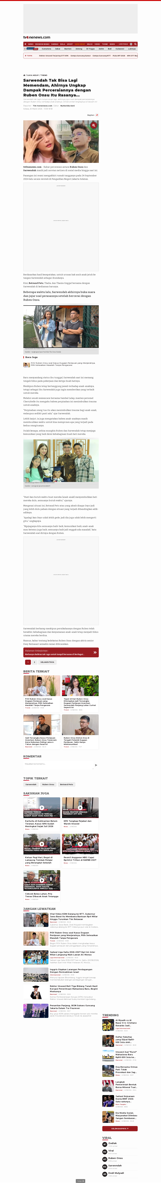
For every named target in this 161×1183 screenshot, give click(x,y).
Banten (68, 49)
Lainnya (132, 49)
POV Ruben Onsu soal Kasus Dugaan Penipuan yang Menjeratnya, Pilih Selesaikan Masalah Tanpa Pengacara (63, 364)
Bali (109, 49)
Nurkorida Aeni (67, 106)
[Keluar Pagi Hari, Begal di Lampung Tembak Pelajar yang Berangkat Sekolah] (41, 844)
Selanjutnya (47, 662)
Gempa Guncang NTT (102, 56)
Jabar (57, 49)
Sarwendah (29, 170)
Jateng (79, 49)
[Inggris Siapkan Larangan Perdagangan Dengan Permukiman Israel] (35, 975)
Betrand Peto (36, 283)
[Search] (135, 44)
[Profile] (131, 44)
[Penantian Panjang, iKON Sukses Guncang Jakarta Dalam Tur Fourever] (35, 1011)
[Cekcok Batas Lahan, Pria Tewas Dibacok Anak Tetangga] (41, 880)
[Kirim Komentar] (96, 765)
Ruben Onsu (76, 167)
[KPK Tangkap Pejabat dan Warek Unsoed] (80, 807)
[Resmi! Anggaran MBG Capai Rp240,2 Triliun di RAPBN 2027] (80, 844)
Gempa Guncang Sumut (81, 56)
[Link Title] (25, 75)
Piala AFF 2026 (119, 56)
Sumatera (46, 49)
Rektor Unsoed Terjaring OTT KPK (53, 56)
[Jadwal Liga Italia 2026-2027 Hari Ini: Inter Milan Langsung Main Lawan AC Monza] (35, 957)
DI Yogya (90, 49)
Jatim (101, 49)
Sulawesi (120, 49)
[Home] (36, 37)
